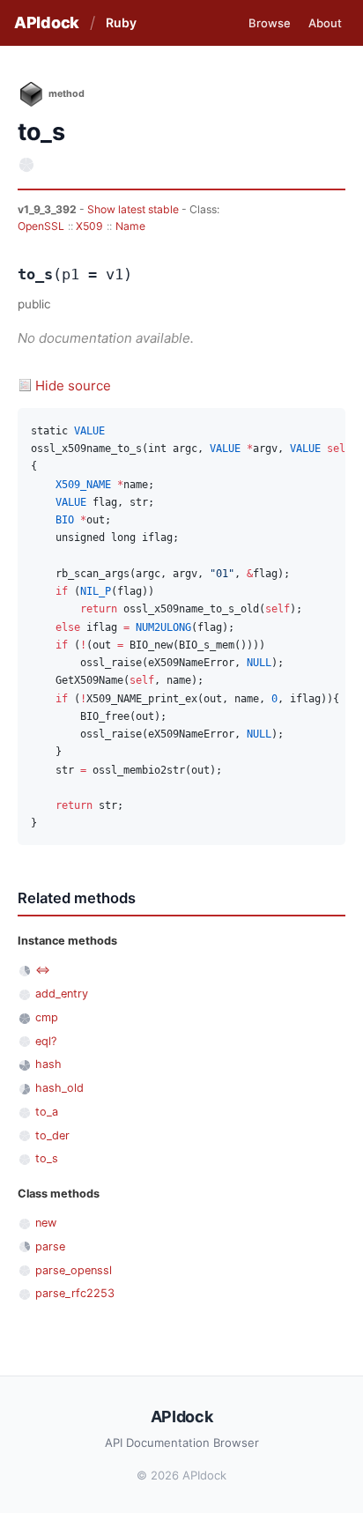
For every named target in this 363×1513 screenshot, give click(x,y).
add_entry (61, 993)
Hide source (73, 385)
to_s (46, 1158)
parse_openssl (73, 1270)
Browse (269, 23)
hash (48, 1064)
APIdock (46, 22)
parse (50, 1246)
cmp (46, 1017)
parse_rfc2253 (75, 1293)
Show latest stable (134, 209)
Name (130, 226)
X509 (89, 226)
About (325, 23)
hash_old (59, 1087)
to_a (46, 1111)
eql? (45, 1041)
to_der (52, 1135)
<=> (42, 969)
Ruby (121, 22)
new (45, 1222)
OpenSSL (41, 226)
